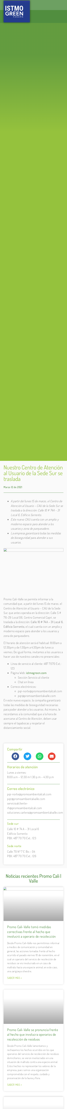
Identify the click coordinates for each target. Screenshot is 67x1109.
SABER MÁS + (14, 978)
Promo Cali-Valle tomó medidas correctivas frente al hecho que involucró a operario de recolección (31, 932)
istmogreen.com (36, 673)
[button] (15, 756)
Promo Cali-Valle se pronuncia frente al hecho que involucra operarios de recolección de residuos (32, 1034)
